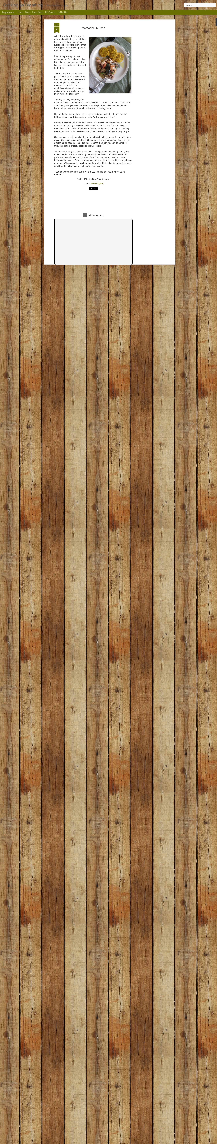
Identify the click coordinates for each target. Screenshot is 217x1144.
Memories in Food (93, 28)
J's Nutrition (62, 12)
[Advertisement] (149, 69)
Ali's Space (50, 12)
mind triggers (97, 183)
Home (20, 12)
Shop (27, 12)
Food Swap (37, 12)
